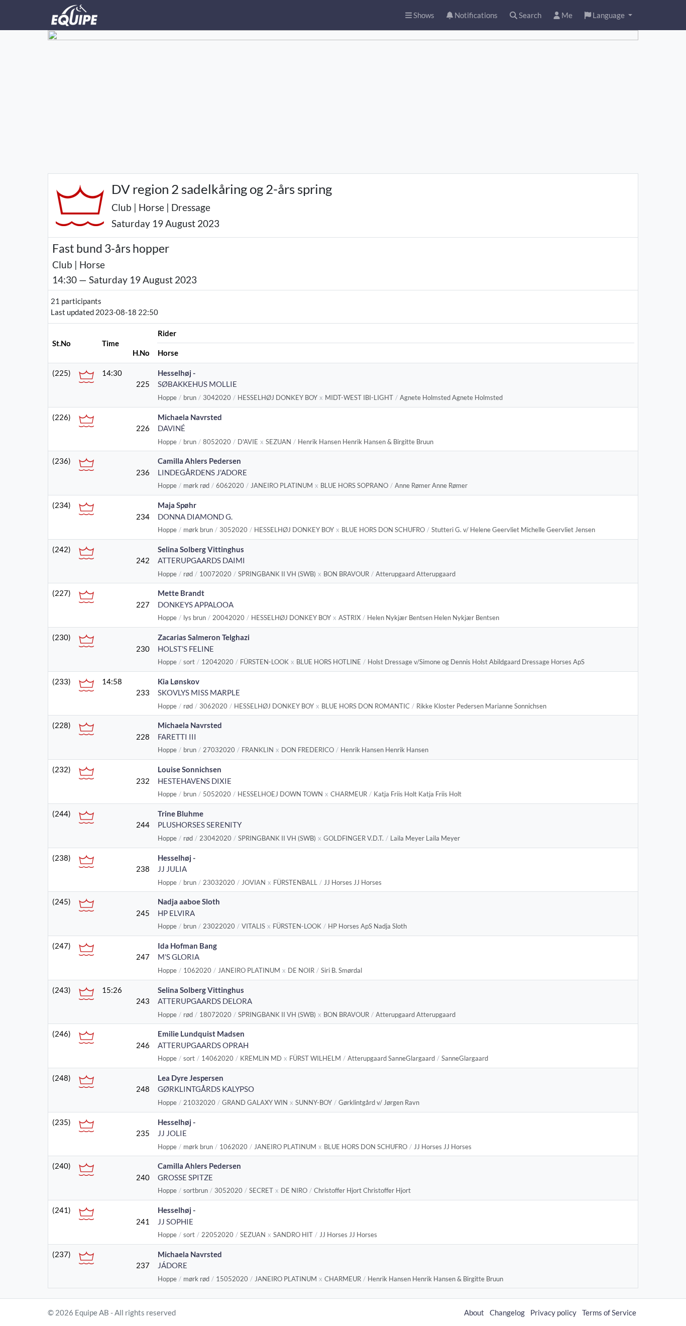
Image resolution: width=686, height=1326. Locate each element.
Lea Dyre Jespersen (190, 1077)
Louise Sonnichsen (189, 769)
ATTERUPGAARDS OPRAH (203, 1045)
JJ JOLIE (172, 1133)
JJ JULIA (172, 868)
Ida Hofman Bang (187, 945)
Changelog (507, 1312)
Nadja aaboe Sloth (189, 901)
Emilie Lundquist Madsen (201, 1033)
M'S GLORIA (178, 956)
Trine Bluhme (180, 813)
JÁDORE (172, 1265)
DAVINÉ (171, 428)
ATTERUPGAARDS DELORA (205, 1000)
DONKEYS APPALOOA (196, 604)
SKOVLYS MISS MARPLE (199, 692)
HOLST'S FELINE (186, 648)
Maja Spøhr (177, 504)
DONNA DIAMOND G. (195, 516)
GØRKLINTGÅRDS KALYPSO (206, 1088)
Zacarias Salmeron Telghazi (204, 637)
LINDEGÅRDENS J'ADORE (202, 472)
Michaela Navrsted (190, 417)
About (474, 1312)
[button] (608, 15)
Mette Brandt (181, 592)
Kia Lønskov (178, 681)
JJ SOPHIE (175, 1221)
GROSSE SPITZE (185, 1177)
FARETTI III (177, 736)
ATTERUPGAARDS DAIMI (201, 560)
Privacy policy (553, 1312)
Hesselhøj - (176, 372)
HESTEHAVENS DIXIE (195, 780)
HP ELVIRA (176, 912)
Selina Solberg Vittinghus (201, 549)
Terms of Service (609, 1312)
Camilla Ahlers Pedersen (199, 460)
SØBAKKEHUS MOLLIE (197, 383)
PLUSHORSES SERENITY (200, 824)
